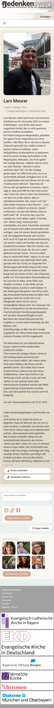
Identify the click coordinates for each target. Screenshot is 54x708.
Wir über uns (7, 597)
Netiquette (6, 600)
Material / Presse (9, 607)
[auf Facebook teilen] (18, 511)
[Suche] (48, 11)
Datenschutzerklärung (11, 590)
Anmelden (45, 16)
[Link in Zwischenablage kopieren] (12, 511)
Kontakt (5, 604)
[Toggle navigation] (4, 23)
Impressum (7, 593)
